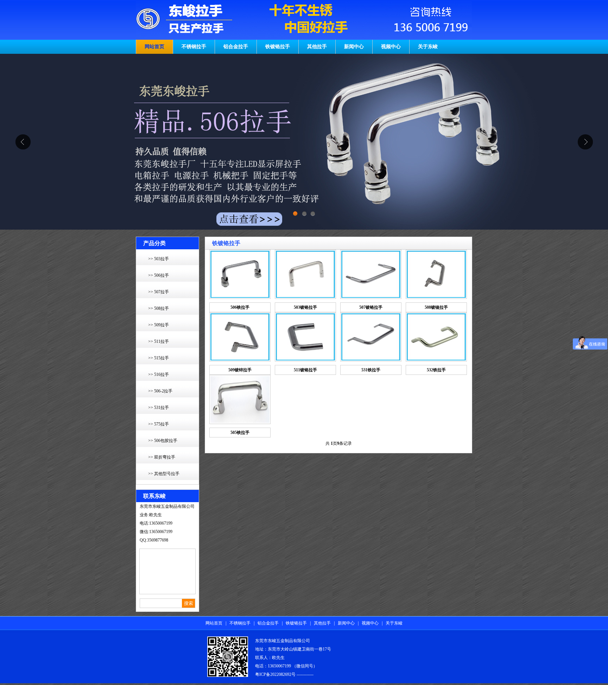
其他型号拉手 (166, 473)
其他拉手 (317, 46)
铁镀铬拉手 (277, 46)
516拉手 (161, 374)
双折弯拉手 (164, 457)
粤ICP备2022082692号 (275, 674)
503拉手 (161, 258)
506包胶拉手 (165, 440)
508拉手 (161, 308)
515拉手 (161, 358)
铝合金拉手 (235, 46)
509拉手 (161, 324)
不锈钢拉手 (194, 46)
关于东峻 (428, 46)
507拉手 (161, 291)
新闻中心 (354, 46)
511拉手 (161, 341)
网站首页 (154, 46)
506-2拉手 (163, 391)
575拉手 (161, 424)
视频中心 (391, 46)
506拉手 (161, 275)
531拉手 (161, 407)
